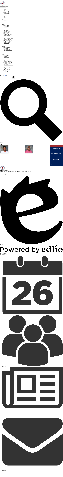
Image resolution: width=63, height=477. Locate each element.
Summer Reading (7, 43)
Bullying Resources (7, 47)
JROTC (5, 22)
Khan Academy (6, 32)
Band (5, 21)
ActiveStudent (6, 25)
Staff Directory (6, 9)
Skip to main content (3, 0)
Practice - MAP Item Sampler (8, 37)
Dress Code (6, 30)
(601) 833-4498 (21, 171)
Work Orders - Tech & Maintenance (10, 73)
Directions (6, 10)
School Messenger (7, 69)
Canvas (5, 27)
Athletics (5, 20)
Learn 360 (6, 33)
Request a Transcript (7, 17)
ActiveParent (6, 48)
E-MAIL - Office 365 (7, 31)
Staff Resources (6, 71)
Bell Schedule (6, 12)
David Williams (37, 145)
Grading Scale (6, 11)
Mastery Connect (7, 35)
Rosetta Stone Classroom (8, 40)
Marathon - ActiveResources (8, 62)
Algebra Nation (6, 26)
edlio (3, 173)
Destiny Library (6, 29)
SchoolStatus (6, 70)
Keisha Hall (11, 145)
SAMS (5, 68)
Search (1, 78)
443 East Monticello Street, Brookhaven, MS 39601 (8, 171)
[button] (3, 8)
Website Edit (6, 72)
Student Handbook (7, 42)
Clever (5, 28)
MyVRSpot (6, 64)
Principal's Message (7, 13)
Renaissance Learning (7, 39)
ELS (5, 58)
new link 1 (4, 174)
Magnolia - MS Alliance (8, 34)
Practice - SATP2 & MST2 (8, 38)
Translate (7, 75)
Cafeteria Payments (7, 49)
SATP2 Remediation (7, 41)
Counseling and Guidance (8, 15)
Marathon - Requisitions (8, 63)
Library (5, 16)
